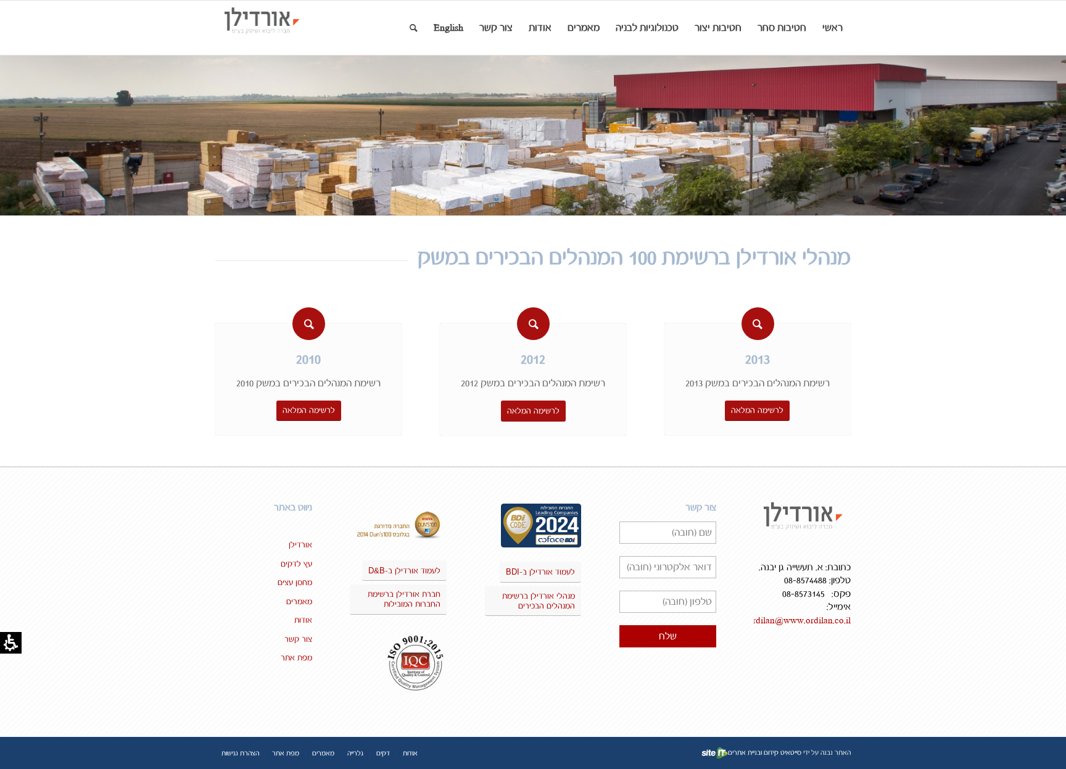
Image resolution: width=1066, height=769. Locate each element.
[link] (275, 28)
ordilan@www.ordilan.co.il (799, 620)
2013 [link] (757, 359)
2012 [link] (533, 359)
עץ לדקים (296, 564)
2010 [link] (308, 359)
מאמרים (299, 601)
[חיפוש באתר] (414, 28)
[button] (782, 28)
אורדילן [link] (300, 545)
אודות (303, 620)
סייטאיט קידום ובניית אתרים (764, 753)
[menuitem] (832, 28)
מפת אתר (296, 658)
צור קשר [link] (298, 639)
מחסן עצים (295, 582)
